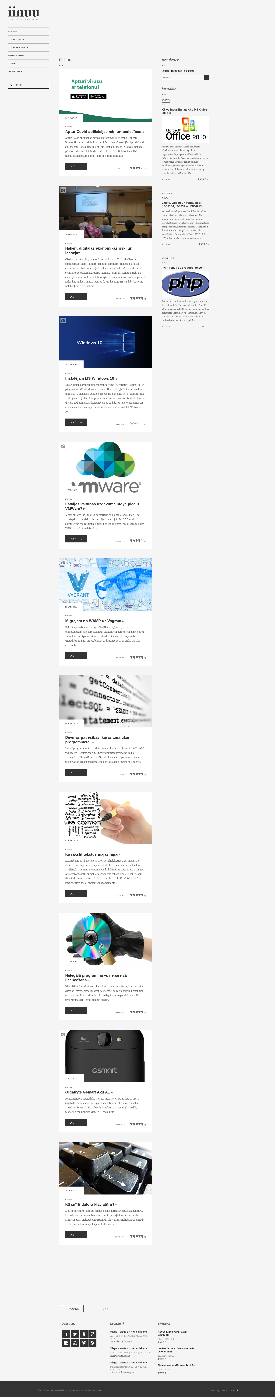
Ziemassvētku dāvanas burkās (176, 1365)
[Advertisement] (134, 28)
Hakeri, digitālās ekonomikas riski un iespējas (98, 251)
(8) (170, 113)
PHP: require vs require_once (182, 268)
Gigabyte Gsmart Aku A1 (87, 1092)
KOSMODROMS (229, 1391)
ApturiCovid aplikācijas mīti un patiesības (103, 132)
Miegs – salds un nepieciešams (129, 1332)
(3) (84, 509)
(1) (116, 379)
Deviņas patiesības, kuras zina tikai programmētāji (97, 740)
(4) (143, 132)
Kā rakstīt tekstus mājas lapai (91, 854)
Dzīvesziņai (14, 39)
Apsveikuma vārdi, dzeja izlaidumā (172, 1333)
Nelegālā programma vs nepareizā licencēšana (96, 978)
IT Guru (12, 63)
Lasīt (76, 166)
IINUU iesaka (15, 71)
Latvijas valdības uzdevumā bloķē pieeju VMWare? (102, 506)
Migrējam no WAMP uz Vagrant (93, 621)
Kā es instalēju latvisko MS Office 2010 (184, 111)
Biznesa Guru (16, 55)
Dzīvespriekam (16, 47)
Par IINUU (13, 31)
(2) (93, 742)
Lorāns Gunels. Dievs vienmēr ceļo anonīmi (176, 1350)
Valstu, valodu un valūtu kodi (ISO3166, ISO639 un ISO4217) (182, 204)
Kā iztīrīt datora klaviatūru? (90, 1204)
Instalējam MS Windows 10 (89, 378)
